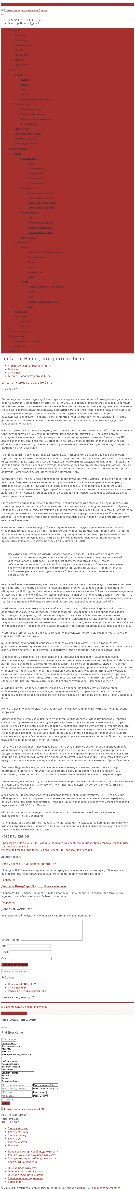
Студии (31, 163)
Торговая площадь (37, 257)
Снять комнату (17, 1135)
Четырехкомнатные (37, 183)
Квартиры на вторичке (23, 1162)
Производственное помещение (43, 301)
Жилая (17, 153)
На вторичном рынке (31, 109)
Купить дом (15, 1138)
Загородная (20, 316)
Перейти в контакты (14, 1013)
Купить (24, 247)
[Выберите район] (16, 1061)
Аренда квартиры (29, 213)
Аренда (24, 282)
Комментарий (11, 939)
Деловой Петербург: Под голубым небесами (33, 886)
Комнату (25, 84)
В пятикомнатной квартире (41, 208)
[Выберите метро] (17, 1073)
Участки (25, 326)
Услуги (11, 69)
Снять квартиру (18, 1128)
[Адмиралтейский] (16, 1064)
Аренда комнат (28, 237)
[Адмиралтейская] (17, 1081)
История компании (23, 45)
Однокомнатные (36, 168)
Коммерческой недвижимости (35, 119)
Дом (23, 89)
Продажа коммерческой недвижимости (33, 1151)
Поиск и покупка (22, 104)
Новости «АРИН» (18, 984)
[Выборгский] (16, 1069)
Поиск (6, 1103)
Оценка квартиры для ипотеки (27, 1171)
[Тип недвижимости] (16, 1046)
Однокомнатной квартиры (40, 222)
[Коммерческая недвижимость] (16, 1054)
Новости (18, 50)
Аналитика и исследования (27, 341)
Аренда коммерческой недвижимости (32, 1155)
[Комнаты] (16, 1051)
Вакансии (19, 60)
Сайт (4, 958)
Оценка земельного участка (25, 1175)
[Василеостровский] (16, 1067)
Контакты (12, 351)
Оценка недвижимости (25, 143)
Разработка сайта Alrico (105, 1188)
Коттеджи (26, 321)
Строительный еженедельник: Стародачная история (46, 850)
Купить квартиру (29, 158)
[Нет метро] (17, 1075)
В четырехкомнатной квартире (43, 203)
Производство (35, 272)
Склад (30, 277)
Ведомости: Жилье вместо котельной (28, 864)
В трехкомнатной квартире (41, 198)
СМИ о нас (14, 987)
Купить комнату (28, 188)
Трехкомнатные (35, 178)
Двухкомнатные (35, 173)
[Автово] (17, 1078)
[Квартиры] (16, 1049)
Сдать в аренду (21, 129)
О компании (13, 30)
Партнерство (20, 64)
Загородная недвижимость (34, 114)
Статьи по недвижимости (24, 991)
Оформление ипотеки (25, 139)
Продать (18, 74)
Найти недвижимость (18, 148)
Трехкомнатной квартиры (40, 232)
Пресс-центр (20, 55)
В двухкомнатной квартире (41, 193)
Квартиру (25, 79)
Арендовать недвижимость (27, 134)
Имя (3, 945)
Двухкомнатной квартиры (40, 227)
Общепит (32, 262)
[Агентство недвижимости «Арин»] (24, 10)
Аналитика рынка (16, 336)
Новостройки (20, 311)
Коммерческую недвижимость (35, 99)
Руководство (20, 40)
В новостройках (29, 124)
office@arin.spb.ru (19, 4)
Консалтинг (20, 346)
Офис (30, 267)
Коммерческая (21, 242)
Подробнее (8, 879)
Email (4, 952)
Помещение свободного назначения (46, 252)
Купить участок (17, 1142)
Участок (25, 94)
